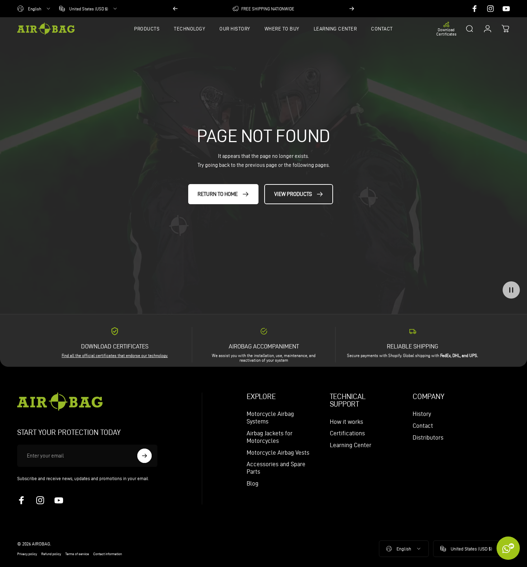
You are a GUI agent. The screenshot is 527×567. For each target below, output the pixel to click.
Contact (423, 425)
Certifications (347, 433)
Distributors (428, 437)
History (422, 414)
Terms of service (77, 554)
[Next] (352, 8)
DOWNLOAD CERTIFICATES (114, 346)
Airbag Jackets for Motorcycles (270, 437)
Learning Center (350, 445)
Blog (252, 483)
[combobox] (34, 8)
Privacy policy (27, 554)
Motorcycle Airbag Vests (278, 452)
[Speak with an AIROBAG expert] (508, 548)
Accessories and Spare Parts (276, 468)
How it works (346, 421)
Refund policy (51, 554)
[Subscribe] (144, 456)
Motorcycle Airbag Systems (270, 418)
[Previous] (175, 8)
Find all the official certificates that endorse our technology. (115, 355)
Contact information (107, 554)
